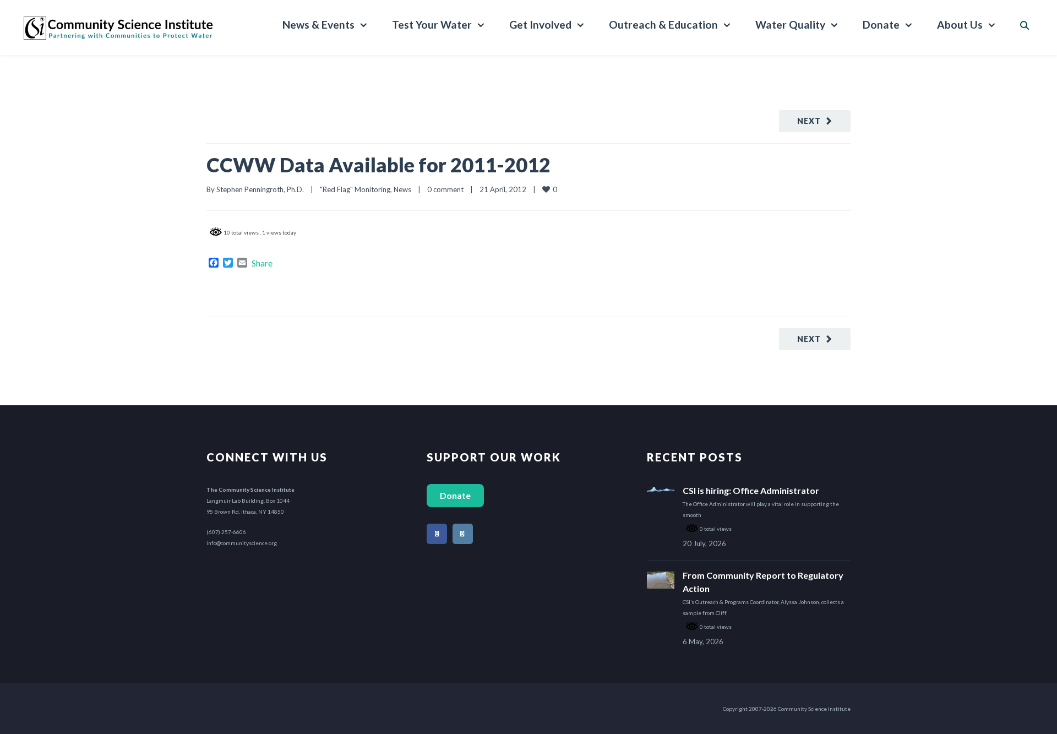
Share (262, 263)
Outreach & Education (663, 24)
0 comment (445, 189)
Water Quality (790, 24)
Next (809, 121)
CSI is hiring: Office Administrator (751, 490)
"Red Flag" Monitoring (355, 189)
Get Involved (540, 24)
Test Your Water (432, 24)
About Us (960, 24)
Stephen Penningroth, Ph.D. (260, 189)
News (402, 189)
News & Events (318, 24)
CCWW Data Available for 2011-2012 (378, 165)
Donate (881, 24)
